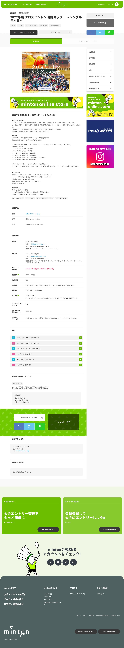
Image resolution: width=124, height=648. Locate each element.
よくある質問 (47, 600)
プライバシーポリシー (81, 615)
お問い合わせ (100, 594)
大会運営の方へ (48, 597)
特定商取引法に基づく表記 (102, 615)
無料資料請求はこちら (48, 529)
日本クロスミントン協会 (33, 214)
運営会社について (115, 615)
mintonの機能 (48, 594)
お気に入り (101, 15)
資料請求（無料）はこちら (86, 632)
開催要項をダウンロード (29, 417)
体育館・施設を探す (14, 604)
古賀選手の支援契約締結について (53, 603)
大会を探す (68, 522)
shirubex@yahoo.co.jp (22, 451)
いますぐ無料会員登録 (109, 529)
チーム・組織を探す (14, 599)
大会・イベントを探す (15, 594)
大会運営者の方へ (100, 4)
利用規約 (91, 615)
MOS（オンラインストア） (78, 594)
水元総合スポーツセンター (38, 244)
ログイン (110, 4)
